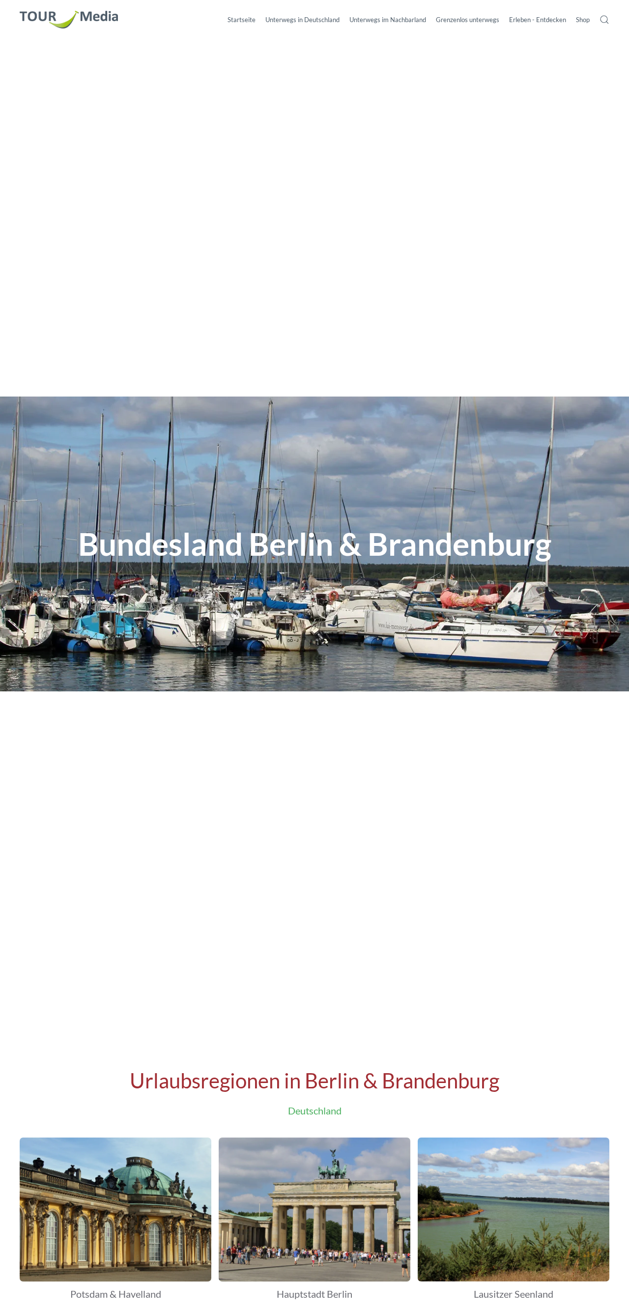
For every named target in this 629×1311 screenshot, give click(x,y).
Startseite (242, 20)
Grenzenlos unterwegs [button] (467, 20)
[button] (604, 19)
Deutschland (315, 1110)
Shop (583, 20)
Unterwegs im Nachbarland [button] (387, 20)
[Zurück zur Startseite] (69, 19)
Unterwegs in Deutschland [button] (302, 20)
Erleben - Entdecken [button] (537, 20)
